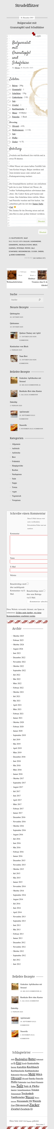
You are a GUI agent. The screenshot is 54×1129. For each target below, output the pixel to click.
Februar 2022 (18, 687)
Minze (14, 112)
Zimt (13, 1105)
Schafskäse (16, 93)
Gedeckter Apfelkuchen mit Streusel (30, 380)
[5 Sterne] (32, 258)
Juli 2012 (16, 959)
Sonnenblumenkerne (24, 1090)
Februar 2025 (18, 640)
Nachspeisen (17, 474)
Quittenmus (14, 323)
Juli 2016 (16, 838)
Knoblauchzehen (32, 1070)
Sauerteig (14, 1090)
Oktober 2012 (18, 951)
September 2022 (19, 670)
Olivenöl (15, 126)
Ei (15, 1063)
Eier (18, 1063)
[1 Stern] (25, 258)
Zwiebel (15, 105)
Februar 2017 (18, 808)
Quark (29, 1082)
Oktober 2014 (18, 890)
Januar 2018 (17, 774)
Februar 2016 (18, 851)
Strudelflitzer (27, 5)
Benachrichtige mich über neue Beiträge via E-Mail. (35, 594)
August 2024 (18, 648)
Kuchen (15, 470)
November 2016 (19, 821)
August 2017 (18, 787)
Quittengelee (15, 313)
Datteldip (13, 402)
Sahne (13, 1086)
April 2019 (17, 748)
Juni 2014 (17, 908)
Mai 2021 (16, 700)
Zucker (15, 141)
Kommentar (14, 533)
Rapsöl (33, 1082)
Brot (14, 457)
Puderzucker (22, 1082)
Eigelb (24, 1063)
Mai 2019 (16, 743)
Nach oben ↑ (40, 1124)
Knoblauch (33, 1067)
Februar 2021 (18, 713)
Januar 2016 (17, 856)
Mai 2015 (16, 877)
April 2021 (17, 705)
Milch (39, 1074)
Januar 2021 (17, 718)
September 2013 (19, 920)
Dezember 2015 (19, 860)
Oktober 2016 (18, 825)
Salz (14, 101)
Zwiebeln (25, 1108)
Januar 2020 (17, 730)
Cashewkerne (17, 97)
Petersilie (15, 116)
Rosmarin (39, 1082)
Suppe (14, 483)
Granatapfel (16, 89)
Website (13, 575)
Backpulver (21, 1059)
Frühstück (16, 461)
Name (12, 558)
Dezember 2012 (19, 942)
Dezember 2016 (19, 817)
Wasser (29, 1097)
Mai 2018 (16, 765)
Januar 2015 (17, 882)
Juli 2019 (16, 739)
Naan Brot (23, 356)
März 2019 (17, 752)
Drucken (41, 221)
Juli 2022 (16, 674)
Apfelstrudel (24, 411)
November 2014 (19, 886)
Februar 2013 (18, 933)
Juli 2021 (16, 696)
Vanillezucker (18, 1097)
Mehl (31, 1074)
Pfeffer (14, 137)
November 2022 (19, 661)
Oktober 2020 (18, 722)
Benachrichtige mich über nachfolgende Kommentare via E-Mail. (18, 589)
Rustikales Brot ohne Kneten (30, 391)
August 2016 (18, 834)
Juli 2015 (16, 873)
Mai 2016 (16, 847)
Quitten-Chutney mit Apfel (30, 333)
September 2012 (19, 955)
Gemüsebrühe (33, 1063)
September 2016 (19, 830)
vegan (14, 491)
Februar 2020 (18, 726)
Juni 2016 (17, 843)
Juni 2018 (17, 761)
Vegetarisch (16, 496)
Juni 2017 (17, 795)
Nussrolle (23, 425)
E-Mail (13, 566)
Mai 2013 (16, 929)
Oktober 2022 (18, 666)
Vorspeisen (16, 500)
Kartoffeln (21, 1067)
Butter (32, 1059)
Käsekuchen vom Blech (19, 346)
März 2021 (17, 709)
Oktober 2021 (18, 692)
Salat (26, 238)
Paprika (32, 1078)
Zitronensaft (22, 1105)
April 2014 (17, 912)
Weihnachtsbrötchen (14, 282)
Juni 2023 (17, 653)
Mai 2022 (16, 679)
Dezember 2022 (19, 657)
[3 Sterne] (28, 258)
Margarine (24, 1074)
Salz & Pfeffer (31, 1086)
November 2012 (19, 946)
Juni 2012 (17, 964)
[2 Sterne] (27, 258)
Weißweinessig (18, 130)
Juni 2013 (17, 925)
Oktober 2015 (18, 869)
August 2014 (18, 899)
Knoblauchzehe (18, 109)
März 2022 (17, 683)
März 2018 (17, 769)
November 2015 (19, 864)
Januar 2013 (17, 938)
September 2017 (19, 782)
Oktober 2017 (18, 778)
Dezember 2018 (19, 756)
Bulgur (15, 85)
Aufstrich (15, 448)
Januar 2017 (17, 813)
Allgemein (16, 444)
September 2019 (19, 735)
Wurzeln (37, 1101)
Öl (31, 1108)
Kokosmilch (15, 1074)
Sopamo (29, 1121)
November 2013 (19, 916)
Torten (14, 487)
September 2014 (19, 895)
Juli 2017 (16, 791)
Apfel (13, 1059)
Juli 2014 (16, 903)
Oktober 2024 (18, 644)
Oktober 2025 (18, 635)
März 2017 (17, 804)
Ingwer (13, 1067)
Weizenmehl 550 (24, 1101)
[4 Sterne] (30, 258)
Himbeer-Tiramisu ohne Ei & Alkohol (37, 282)
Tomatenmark (16, 1093)
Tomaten (35, 1089)
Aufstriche (16, 452)
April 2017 (17, 800)
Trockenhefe (27, 1093)
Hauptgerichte (17, 238)
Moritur (17, 68)
